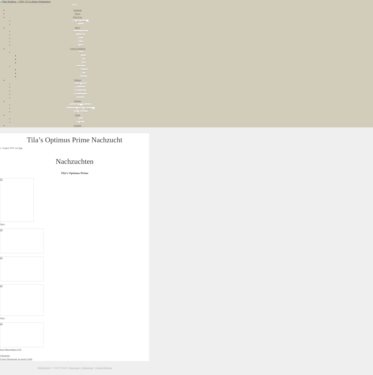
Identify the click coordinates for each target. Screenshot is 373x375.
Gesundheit (80, 35)
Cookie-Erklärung (103, 368)
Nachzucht (80, 98)
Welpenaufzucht (80, 94)
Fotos (77, 115)
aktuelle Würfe (80, 84)
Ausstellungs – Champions (80, 105)
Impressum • (75, 368)
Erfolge (77, 101)
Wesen (80, 42)
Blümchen (83, 70)
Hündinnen (80, 66)
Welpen (77, 80)
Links (80, 45)
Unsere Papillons (77, 48)
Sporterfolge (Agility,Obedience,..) (80, 108)
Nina (83, 73)
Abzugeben (80, 87)
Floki (83, 63)
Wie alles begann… (80, 21)
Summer (83, 77)
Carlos (83, 56)
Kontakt (77, 125)
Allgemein (5, 355)
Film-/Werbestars (80, 112)
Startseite (77, 10)
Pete (83, 59)
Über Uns (77, 17)
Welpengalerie (80, 91)
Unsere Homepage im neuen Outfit (16, 359)
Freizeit (80, 24)
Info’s (77, 28)
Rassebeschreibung (80, 31)
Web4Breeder (43, 368)
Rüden (80, 52)
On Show (80, 122)
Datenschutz (87, 368)
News (77, 14)
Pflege (80, 38)
